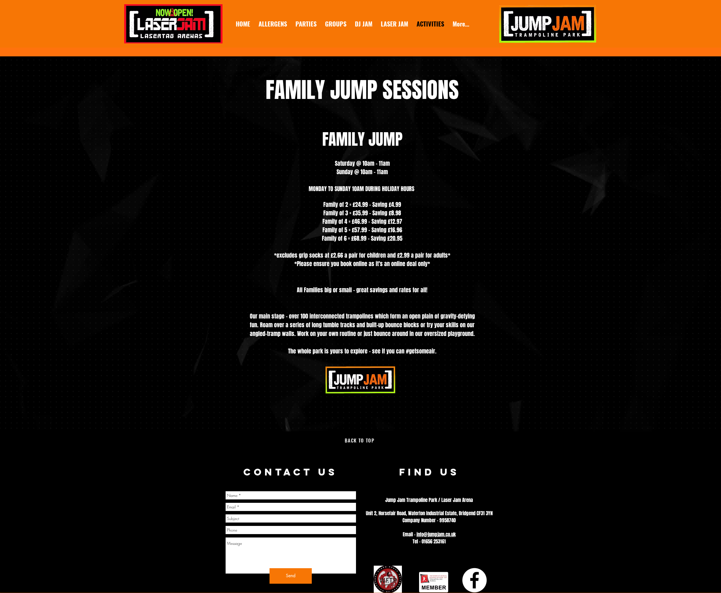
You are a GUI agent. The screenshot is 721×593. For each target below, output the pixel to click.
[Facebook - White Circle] (474, 580)
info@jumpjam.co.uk (436, 534)
